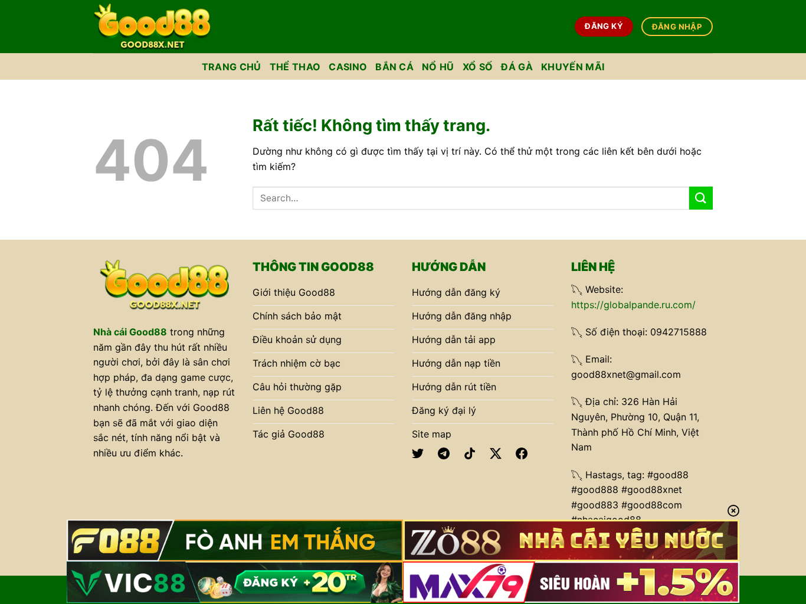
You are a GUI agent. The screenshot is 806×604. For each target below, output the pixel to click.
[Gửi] (701, 198)
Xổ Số (478, 67)
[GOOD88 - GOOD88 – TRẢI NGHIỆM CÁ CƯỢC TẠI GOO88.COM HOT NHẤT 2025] (152, 26)
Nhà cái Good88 (130, 332)
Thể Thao (295, 67)
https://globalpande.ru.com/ (633, 305)
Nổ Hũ (438, 67)
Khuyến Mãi (572, 67)
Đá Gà (517, 67)
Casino (348, 67)
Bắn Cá (394, 67)
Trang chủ (231, 67)
